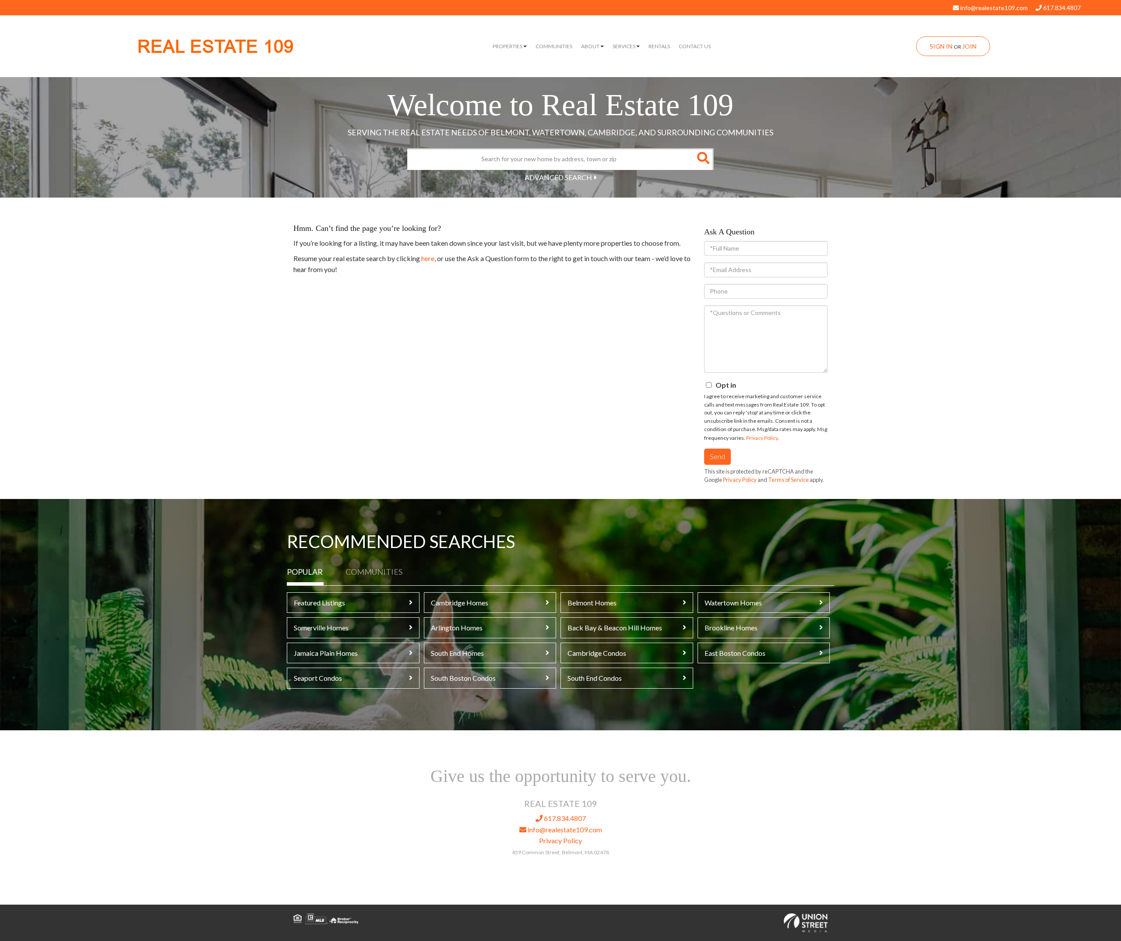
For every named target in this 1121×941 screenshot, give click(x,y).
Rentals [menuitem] (659, 46)
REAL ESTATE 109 (215, 47)
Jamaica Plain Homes (326, 653)
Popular (305, 572)
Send (717, 456)
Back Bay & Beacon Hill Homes (615, 627)
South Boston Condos (463, 678)
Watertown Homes (733, 602)
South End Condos (595, 678)
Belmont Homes (592, 602)
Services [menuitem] (624, 46)
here (427, 258)
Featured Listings (319, 602)
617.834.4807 (1061, 7)
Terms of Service (788, 479)
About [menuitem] (590, 46)
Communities (373, 572)
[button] (703, 159)
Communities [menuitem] (554, 46)
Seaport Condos (318, 678)
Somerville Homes (321, 627)
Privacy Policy (762, 438)
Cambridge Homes (459, 602)
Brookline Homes (731, 627)
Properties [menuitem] (507, 46)
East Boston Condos (735, 653)
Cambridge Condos (597, 653)
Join (969, 46)
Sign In (941, 46)
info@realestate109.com (993, 7)
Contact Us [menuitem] (695, 46)
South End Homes (457, 653)
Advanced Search (558, 177)
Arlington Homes (457, 627)
